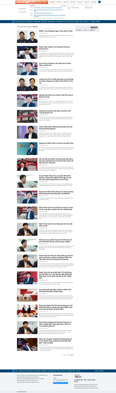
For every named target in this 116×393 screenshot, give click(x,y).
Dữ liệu (93, 21)
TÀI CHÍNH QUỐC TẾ (59, 21)
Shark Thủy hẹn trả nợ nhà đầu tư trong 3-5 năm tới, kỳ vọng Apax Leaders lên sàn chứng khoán (56, 208)
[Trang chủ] (13, 21)
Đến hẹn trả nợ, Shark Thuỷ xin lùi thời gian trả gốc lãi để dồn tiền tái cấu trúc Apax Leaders (55, 241)
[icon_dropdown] (99, 2)
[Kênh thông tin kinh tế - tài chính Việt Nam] (31, 2)
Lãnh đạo (92, 30)
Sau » (71, 355)
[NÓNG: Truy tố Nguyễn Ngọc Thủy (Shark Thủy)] (27, 36)
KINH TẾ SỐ (70, 21)
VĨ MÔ (65, 21)
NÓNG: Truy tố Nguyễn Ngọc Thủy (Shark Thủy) (56, 31)
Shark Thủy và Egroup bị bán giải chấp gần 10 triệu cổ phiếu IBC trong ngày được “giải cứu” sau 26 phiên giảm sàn (55, 324)
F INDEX (98, 21)
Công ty (79, 30)
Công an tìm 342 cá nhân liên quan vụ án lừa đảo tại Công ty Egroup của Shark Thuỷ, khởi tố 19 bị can (56, 81)
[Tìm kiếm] (94, 27)
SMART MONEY (51, 21)
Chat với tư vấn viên (61, 383)
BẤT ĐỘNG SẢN (29, 21)
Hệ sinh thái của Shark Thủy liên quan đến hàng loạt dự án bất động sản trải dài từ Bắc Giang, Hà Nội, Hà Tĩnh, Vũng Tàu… (56, 161)
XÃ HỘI (16, 21)
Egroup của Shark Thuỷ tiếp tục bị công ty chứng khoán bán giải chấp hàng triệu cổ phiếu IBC (56, 192)
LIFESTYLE (85, 21)
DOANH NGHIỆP (37, 21)
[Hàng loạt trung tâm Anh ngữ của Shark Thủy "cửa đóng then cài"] (27, 116)
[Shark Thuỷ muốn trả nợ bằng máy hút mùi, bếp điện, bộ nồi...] (27, 229)
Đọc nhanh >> (64, 5)
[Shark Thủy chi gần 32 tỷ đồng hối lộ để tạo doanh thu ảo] (27, 52)
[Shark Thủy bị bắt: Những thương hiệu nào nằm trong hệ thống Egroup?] (27, 132)
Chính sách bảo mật (21, 391)
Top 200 (101, 371)
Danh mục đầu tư (23, 12)
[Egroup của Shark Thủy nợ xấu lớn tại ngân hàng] (27, 148)
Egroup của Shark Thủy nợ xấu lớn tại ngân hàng (56, 143)
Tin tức (85, 30)
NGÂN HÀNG (44, 21)
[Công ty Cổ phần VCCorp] (86, 376)
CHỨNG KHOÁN (22, 21)
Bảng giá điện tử (23, 8)
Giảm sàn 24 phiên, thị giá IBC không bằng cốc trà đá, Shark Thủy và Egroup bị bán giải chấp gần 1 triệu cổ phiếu (55, 341)
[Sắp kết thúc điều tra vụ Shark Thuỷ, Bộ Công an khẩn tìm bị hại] (27, 100)
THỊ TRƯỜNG (76, 21)
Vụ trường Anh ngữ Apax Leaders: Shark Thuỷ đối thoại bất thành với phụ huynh (55, 290)
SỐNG (81, 21)
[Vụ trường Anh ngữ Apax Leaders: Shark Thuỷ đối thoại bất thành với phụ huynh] (27, 295)
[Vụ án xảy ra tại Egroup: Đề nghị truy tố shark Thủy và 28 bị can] (27, 68)
